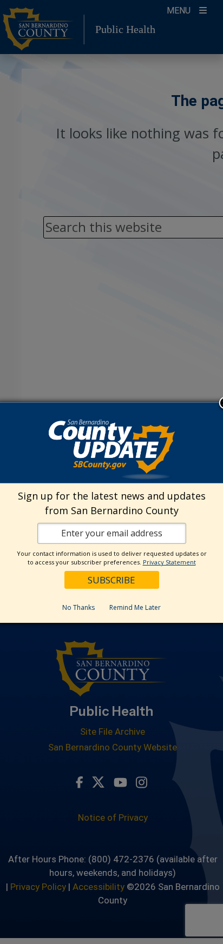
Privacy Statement (169, 562)
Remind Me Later (135, 607)
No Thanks (78, 607)
